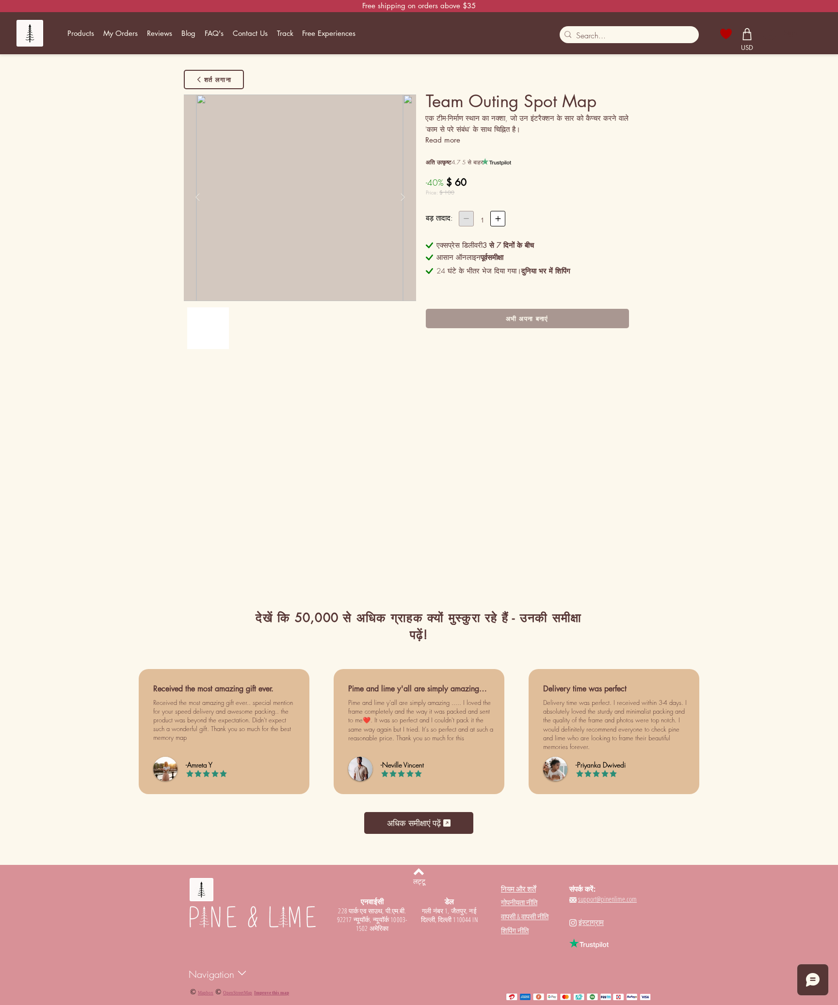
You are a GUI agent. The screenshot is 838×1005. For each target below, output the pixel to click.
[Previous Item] (197, 197)
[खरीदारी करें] (747, 34)
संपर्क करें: (582, 888)
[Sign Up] (769, 33)
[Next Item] (402, 197)
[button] (81, 33)
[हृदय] (726, 34)
